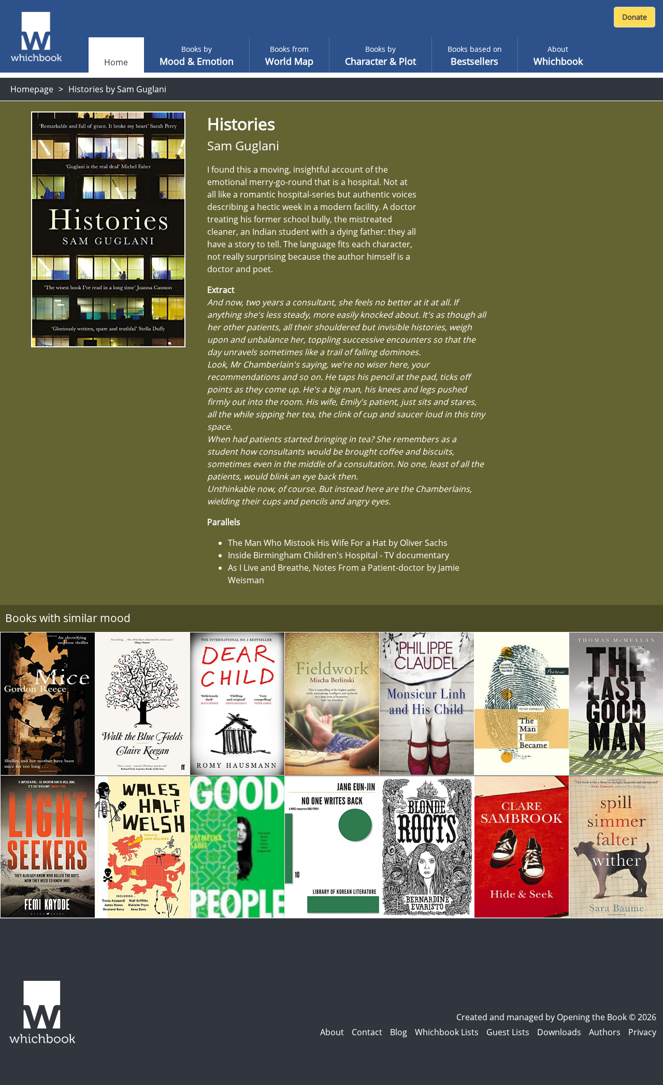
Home (116, 62)
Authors (605, 1032)
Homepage (31, 89)
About (332, 1032)
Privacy (642, 1032)
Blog (398, 1032)
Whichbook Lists (447, 1032)
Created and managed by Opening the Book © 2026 (556, 1017)
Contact (367, 1032)
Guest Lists (507, 1032)
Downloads (559, 1032)
